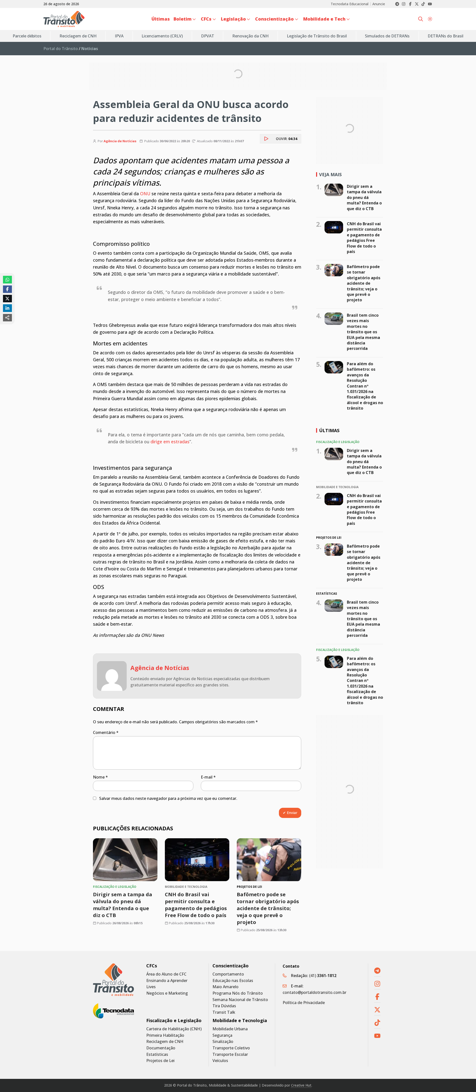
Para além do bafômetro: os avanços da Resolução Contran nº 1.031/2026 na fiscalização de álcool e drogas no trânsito (365, 386)
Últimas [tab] (329, 430)
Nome (100, 777)
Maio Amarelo (225, 986)
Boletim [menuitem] (183, 19)
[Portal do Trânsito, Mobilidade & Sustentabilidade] (113, 979)
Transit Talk (223, 1012)
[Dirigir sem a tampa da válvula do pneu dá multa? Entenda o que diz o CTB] (125, 859)
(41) (322, 975)
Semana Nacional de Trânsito (240, 999)
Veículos (220, 1060)
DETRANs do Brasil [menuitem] (445, 36)
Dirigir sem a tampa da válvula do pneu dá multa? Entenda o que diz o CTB (122, 905)
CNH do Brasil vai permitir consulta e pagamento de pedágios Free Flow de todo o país (196, 905)
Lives (151, 986)
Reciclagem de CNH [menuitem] (78, 36)
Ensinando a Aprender (166, 980)
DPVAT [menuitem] (207, 36)
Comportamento (228, 974)
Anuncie (378, 4)
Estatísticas (157, 1054)
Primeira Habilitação (165, 1035)
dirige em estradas (169, 442)
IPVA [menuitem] (119, 36)
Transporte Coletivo (231, 1048)
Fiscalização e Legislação (174, 1020)
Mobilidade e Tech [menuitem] (324, 19)
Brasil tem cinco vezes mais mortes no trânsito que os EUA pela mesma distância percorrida (363, 331)
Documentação (160, 1048)
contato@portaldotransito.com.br (314, 992)
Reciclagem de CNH (164, 1041)
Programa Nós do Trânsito (237, 993)
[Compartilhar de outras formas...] (7, 317)
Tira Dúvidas (224, 1006)
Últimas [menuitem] (160, 19)
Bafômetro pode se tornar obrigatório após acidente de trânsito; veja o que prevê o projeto (268, 908)
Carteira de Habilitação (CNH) (174, 1029)
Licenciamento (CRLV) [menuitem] (162, 36)
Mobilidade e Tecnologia (239, 1020)
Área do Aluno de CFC (166, 974)
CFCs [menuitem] (206, 19)
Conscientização (230, 965)
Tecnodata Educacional (349, 4)
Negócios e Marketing (167, 993)
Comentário (106, 732)
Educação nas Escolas (232, 980)
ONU (145, 193)
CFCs (151, 965)
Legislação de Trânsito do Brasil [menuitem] (317, 36)
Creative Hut (301, 1085)
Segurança (222, 1035)
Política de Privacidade (304, 1002)
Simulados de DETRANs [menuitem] (387, 36)
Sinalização (222, 1041)
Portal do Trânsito (60, 48)
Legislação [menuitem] (233, 19)
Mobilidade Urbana (230, 1029)
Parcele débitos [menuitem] (27, 36)
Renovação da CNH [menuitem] (250, 36)
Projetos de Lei (160, 1060)
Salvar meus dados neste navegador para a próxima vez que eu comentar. (168, 798)
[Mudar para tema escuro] (430, 19)
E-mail (208, 777)
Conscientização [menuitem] (274, 19)
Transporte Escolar (230, 1054)
